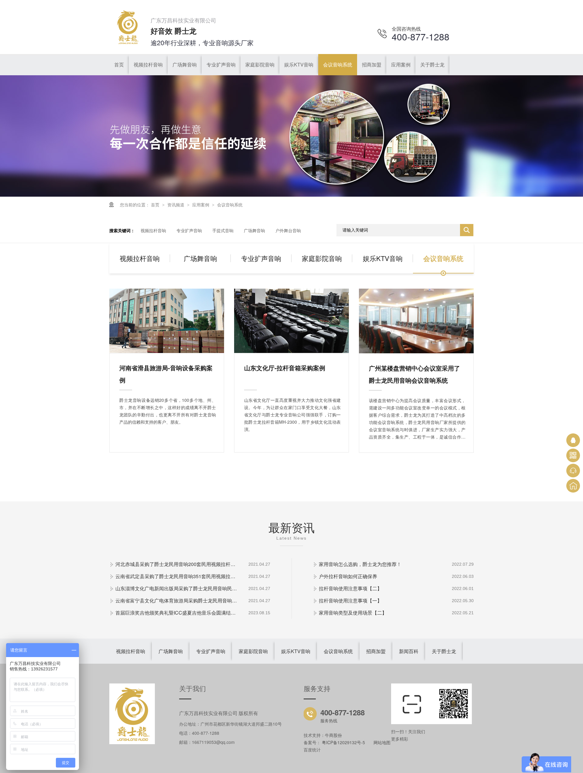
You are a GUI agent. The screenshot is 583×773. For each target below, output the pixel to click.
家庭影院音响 (322, 258)
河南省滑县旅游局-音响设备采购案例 (166, 373)
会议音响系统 (230, 205)
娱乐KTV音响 (383, 258)
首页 (156, 205)
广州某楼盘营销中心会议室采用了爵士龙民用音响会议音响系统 (414, 374)
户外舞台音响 (288, 230)
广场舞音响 (254, 230)
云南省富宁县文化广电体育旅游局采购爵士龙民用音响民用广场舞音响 (176, 600)
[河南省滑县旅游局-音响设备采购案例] (166, 321)
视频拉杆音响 (153, 230)
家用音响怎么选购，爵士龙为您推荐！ (360, 564)
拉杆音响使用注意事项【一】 (350, 600)
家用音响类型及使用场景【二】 (353, 612)
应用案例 (201, 205)
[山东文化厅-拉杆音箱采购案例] (291, 321)
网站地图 (381, 742)
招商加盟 (376, 651)
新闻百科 (408, 651)
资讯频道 (176, 205)
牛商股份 (333, 735)
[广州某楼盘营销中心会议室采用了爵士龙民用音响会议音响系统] (416, 321)
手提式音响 (223, 230)
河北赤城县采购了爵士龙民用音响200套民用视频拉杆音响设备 (176, 564)
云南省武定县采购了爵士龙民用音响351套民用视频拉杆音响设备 (176, 576)
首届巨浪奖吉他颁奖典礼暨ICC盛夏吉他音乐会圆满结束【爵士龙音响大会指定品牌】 (176, 612)
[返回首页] (573, 486)
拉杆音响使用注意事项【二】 (350, 588)
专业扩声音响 (189, 230)
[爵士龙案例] (291, 195)
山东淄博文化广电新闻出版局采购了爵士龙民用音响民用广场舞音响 (176, 588)
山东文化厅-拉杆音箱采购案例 (284, 367)
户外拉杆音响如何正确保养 (348, 576)
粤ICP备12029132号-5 (343, 742)
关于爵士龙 (444, 651)
